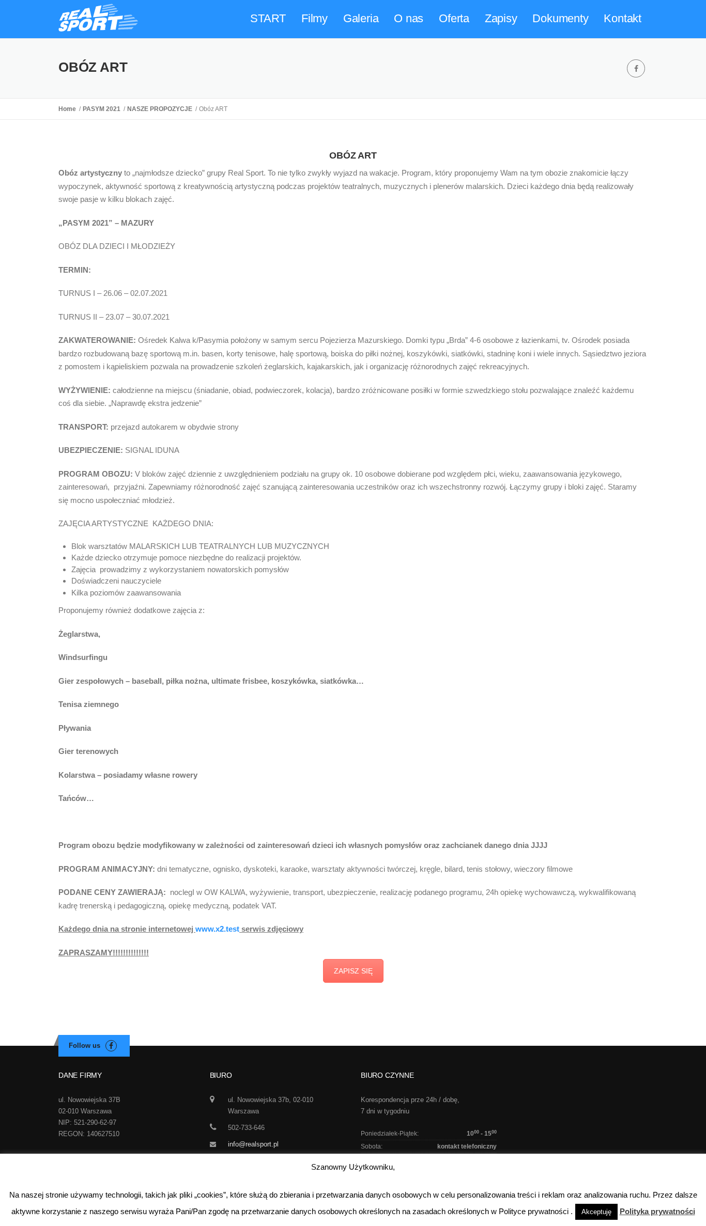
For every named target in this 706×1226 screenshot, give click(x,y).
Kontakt (622, 18)
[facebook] (636, 68)
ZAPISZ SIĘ (353, 971)
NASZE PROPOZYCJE (161, 109)
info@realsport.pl (253, 1144)
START (268, 18)
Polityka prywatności (657, 1211)
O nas (408, 18)
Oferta (454, 18)
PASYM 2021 (103, 109)
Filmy (314, 18)
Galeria (361, 18)
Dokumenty (560, 18)
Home (68, 109)
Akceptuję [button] (596, 1212)
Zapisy (501, 18)
